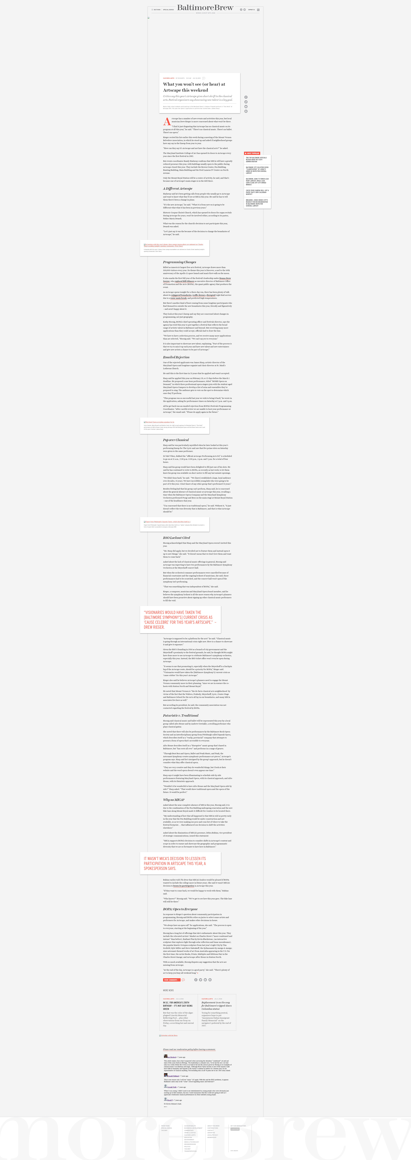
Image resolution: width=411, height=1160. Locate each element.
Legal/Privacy (212, 1135)
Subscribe (235, 1129)
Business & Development (193, 1128)
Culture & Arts (168, 78)
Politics (187, 1146)
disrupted (210, 295)
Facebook (241, 9)
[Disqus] (197, 1080)
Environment (189, 1139)
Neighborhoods (190, 1144)
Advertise (211, 1132)
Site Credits (234, 1150)
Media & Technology (191, 1142)
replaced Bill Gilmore (184, 281)
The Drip (164, 1130)
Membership (211, 1137)
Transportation (190, 1151)
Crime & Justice (190, 1132)
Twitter (244, 9)
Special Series (166, 1128)
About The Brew (213, 1126)
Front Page (165, 1126)
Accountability (190, 1126)
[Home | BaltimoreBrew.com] (205, 7)
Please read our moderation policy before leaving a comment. (189, 1049)
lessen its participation (183, 885)
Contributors (212, 1128)
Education (188, 1137)
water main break (178, 298)
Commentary (189, 1130)
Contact (210, 1130)
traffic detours (199, 295)
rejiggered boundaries (181, 295)
